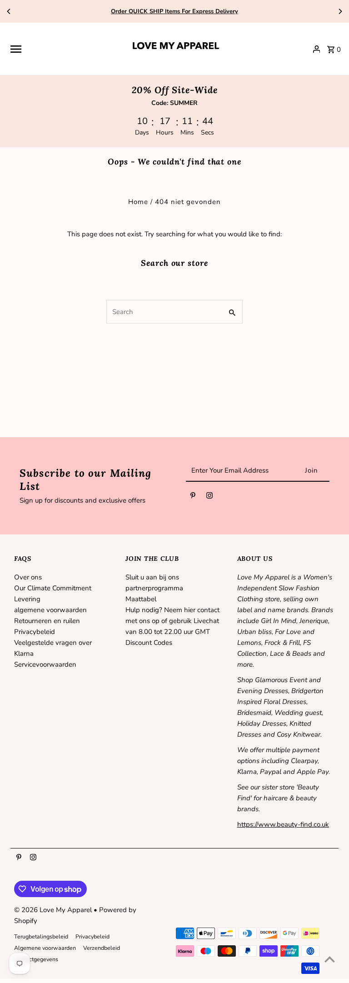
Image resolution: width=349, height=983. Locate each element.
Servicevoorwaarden (45, 664)
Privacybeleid (34, 631)
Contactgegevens (36, 959)
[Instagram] (209, 497)
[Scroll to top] (329, 959)
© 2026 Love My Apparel (54, 909)
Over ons (28, 577)
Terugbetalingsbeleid (41, 936)
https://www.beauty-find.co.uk (283, 824)
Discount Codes (148, 642)
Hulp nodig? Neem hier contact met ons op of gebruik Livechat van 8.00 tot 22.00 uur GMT (172, 620)
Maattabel (140, 599)
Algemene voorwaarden (45, 948)
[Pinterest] (192, 497)
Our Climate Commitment (52, 588)
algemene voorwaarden (50, 609)
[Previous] (9, 11)
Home (138, 201)
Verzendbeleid (101, 948)
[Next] (340, 11)
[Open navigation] (66, 49)
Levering (27, 599)
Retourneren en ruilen (47, 620)
